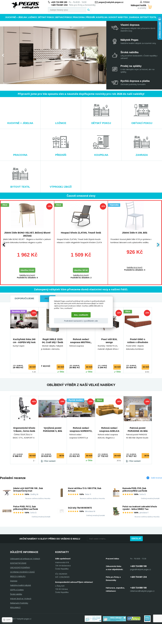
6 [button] (52, 86)
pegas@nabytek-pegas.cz (110, 2)
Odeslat (136, 538)
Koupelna (102, 17)
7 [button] (54, 86)
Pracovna (79, 17)
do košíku (34, 367)
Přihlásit (146, 2)
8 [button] (56, 86)
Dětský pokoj (46, 17)
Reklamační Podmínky (19, 603)
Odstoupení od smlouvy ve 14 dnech (25, 558)
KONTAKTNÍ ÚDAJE (18, 563)
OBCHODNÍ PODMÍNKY (20, 567)
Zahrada (134, 17)
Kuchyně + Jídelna (16, 17)
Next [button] (103, 55)
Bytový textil (148, 17)
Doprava (13, 581)
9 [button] (58, 86)
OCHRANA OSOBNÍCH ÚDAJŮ (22, 572)
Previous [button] (3, 55)
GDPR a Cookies (17, 589)
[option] (53, 55)
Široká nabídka (16, 594)
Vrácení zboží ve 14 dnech (20, 598)
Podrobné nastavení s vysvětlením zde (81, 320)
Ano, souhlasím (81, 315)
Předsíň (90, 17)
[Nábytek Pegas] (25, 5)
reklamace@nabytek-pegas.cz (142, 591)
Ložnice (32, 17)
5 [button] (50, 86)
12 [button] (64, 86)
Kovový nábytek (118, 17)
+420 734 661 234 (138, 577)
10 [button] (60, 86)
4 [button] (48, 86)
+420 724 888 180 (59, 2)
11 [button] (62, 86)
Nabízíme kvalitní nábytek (20, 585)
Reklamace (15, 607)
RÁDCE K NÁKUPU (17, 576)
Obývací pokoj (63, 17)
